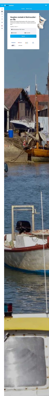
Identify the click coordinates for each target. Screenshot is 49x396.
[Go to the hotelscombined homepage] (9, 5)
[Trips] (2, 22)
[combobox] (14, 26)
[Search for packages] (2, 16)
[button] (2, 5)
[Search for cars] (2, 14)
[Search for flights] (2, 9)
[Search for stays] (2, 11)
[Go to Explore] (2, 19)
